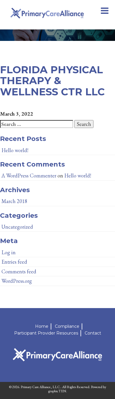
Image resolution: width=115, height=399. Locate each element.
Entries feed (14, 261)
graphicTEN (57, 391)
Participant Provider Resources (46, 333)
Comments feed (18, 271)
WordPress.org (16, 280)
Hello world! (14, 150)
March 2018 (14, 201)
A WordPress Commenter (28, 175)
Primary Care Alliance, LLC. (41, 387)
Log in (8, 252)
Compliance (67, 326)
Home (41, 326)
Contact (93, 333)
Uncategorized (17, 226)
